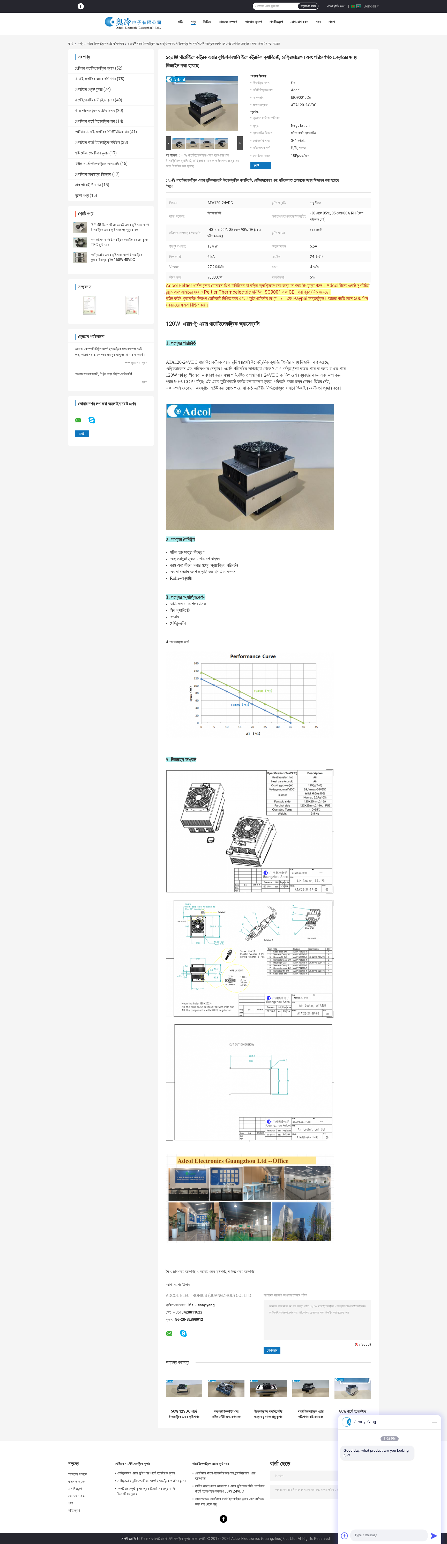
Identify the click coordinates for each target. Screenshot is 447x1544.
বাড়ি (180, 22)
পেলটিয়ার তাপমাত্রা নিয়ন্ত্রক (93, 174)
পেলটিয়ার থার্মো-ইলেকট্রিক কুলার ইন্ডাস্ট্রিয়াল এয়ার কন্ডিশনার (225, 1475)
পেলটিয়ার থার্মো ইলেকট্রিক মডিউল (97, 142)
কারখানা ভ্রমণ (253, 22)
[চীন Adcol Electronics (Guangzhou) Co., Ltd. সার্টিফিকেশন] (89, 305)
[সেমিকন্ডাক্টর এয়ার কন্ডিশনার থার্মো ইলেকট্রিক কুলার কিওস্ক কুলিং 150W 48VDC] (80, 257)
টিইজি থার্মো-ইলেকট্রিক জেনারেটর (97, 163)
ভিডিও (207, 22)
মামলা (332, 22)
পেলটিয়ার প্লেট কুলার (88, 89)
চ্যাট (256, 165)
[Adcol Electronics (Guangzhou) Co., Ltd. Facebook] (80, 6)
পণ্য (193, 22)
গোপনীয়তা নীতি (130, 1538)
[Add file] (344, 1535)
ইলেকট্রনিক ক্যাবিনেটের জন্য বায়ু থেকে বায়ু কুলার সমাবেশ (268, 1414)
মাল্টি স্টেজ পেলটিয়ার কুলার (91, 153)
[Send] (434, 1535)
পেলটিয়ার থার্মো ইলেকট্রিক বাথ (95, 121)
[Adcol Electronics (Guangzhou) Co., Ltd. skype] (95, 420)
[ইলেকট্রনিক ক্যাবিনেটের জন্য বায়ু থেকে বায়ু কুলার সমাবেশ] (268, 1388)
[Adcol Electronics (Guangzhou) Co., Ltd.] (133, 23)
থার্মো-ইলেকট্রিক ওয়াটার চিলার (95, 110)
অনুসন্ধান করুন (308, 6)
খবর (318, 22)
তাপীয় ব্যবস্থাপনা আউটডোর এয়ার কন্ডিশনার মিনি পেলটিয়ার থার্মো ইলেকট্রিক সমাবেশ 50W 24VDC (230, 1488)
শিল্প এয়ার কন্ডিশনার (184, 1271)
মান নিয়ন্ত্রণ (276, 22)
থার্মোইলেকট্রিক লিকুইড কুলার (94, 100)
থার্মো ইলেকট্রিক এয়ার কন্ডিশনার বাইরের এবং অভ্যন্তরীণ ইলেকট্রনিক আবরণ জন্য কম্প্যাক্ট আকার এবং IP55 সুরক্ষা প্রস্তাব (310, 1414)
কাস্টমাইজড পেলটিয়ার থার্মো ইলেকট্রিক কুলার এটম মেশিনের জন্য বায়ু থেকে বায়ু (229, 1501)
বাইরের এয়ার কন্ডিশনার (241, 1271)
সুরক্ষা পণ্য (82, 195)
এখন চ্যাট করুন (336, 6)
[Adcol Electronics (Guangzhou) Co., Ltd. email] (81, 420)
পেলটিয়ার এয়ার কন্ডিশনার (211, 1271)
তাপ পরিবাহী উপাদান (88, 184)
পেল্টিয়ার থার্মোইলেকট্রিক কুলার (94, 68)
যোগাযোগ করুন (299, 22)
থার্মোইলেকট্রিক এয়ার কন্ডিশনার (105, 43)
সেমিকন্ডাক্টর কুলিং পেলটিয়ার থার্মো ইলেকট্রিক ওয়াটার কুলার (151, 1481)
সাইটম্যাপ (74, 1510)
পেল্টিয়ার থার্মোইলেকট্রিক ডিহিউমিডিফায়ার (102, 131)
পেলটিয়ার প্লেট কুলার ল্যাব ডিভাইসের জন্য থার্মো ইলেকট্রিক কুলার (146, 1491)
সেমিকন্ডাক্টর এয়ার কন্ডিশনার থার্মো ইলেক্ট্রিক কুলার (146, 1473)
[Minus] (434, 1422)
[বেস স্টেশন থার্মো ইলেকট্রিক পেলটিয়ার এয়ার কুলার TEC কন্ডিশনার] (80, 242)
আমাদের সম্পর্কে (228, 22)
